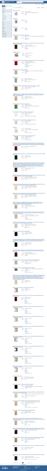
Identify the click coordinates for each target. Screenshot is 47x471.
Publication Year (4, 36)
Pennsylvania (26, 218)
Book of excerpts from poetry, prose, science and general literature (25, 135)
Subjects (3, 13)
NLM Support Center (37, 466)
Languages (3, 27)
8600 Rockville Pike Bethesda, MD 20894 (15, 467)
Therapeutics (4, 18)
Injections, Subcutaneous (28, 55)
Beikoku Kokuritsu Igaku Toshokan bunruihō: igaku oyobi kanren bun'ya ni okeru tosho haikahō (29, 60)
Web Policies (25, 466)
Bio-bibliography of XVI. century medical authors (22, 103)
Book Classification (27, 63)
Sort (38, 7)
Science (26, 405)
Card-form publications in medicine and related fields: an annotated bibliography (27, 259)
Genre (3, 29)
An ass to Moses (17, 10)
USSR (25, 73)
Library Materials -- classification (29, 65)
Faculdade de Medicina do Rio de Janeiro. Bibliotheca (31, 407)
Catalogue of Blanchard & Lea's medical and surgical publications (24, 410)
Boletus (15, 127)
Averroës (15, 18)
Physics (26, 21)
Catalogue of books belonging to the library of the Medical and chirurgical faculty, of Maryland (29, 437)
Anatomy (26, 300)
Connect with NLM (4, 466)
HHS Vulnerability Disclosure (27, 468)
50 (42, 7)
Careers (36, 468)
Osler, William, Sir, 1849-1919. (28, 81)
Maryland (26, 442)
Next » (21, 7)
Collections (3, 11)
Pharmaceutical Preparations (28, 132)
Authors (3, 22)
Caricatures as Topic (27, 270)
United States (4, 16)
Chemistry (26, 360)
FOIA (24, 467)
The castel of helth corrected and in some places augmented (23, 384)
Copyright (3, 31)
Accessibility (36, 467)
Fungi (25, 130)
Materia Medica (27, 331)
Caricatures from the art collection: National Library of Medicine (24, 267)
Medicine (26, 13)
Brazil (25, 397)
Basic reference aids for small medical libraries (21, 35)
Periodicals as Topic (27, 263)
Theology (26, 29)
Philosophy (26, 22)
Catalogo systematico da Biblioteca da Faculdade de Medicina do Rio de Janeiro (27, 400)
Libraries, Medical (27, 441)
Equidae (26, 14)
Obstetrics (26, 302)
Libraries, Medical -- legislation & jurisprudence (30, 459)
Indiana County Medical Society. (28, 219)
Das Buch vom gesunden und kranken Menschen (22, 231)
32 (31, 462)
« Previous (14, 7)
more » (3, 20)
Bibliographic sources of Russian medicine (21, 69)
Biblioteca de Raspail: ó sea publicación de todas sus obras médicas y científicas (27, 85)
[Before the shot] (17, 52)
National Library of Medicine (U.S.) (29, 272)
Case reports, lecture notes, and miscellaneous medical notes (24, 287)
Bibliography (16, 77)
